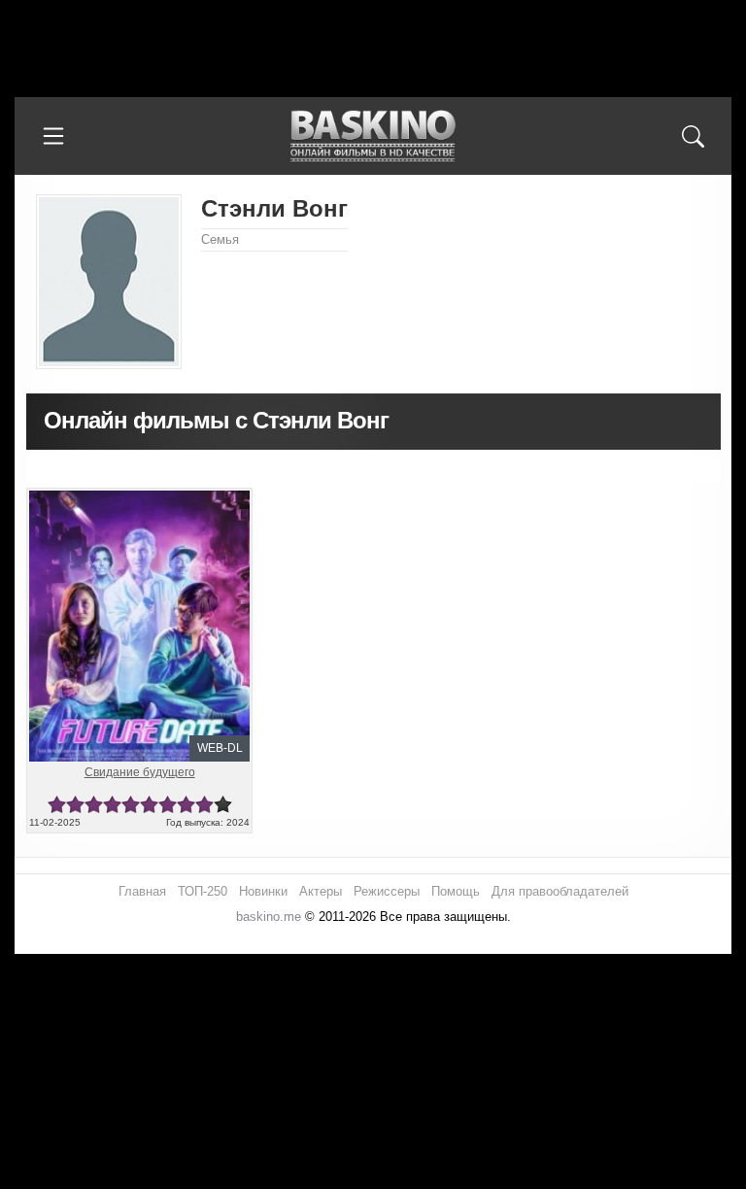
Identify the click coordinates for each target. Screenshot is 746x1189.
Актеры (320, 891)
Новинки (263, 891)
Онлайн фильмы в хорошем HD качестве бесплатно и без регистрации (373, 136)
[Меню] (53, 136)
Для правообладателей (560, 891)
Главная (142, 891)
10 (223, 805)
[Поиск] (692, 136)
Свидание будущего (140, 772)
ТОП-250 (202, 891)
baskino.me (268, 916)
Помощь (455, 891)
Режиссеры (387, 891)
